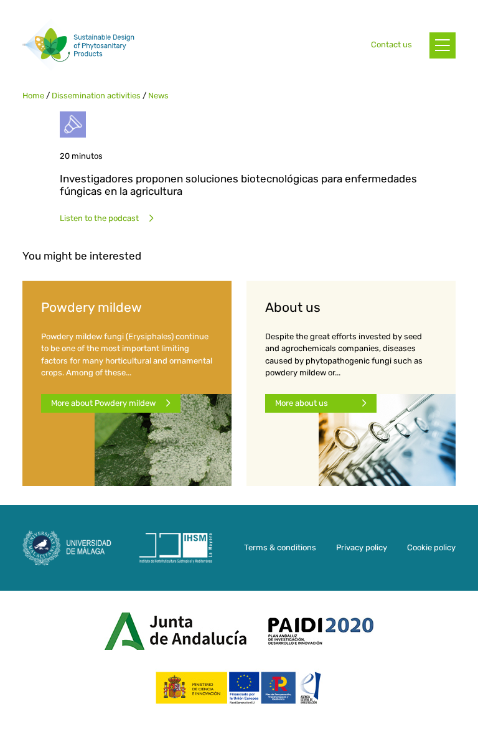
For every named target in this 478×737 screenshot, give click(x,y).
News (158, 95)
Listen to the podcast (99, 218)
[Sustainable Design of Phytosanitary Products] (78, 45)
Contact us (391, 44)
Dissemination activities (96, 95)
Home (33, 95)
